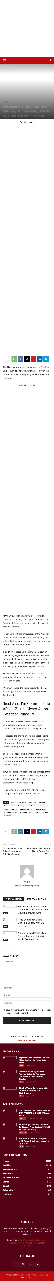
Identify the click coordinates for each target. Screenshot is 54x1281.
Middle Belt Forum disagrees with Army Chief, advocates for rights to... (34, 1140)
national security (26, 809)
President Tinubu (26, 812)
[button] (4, 60)
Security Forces (42, 812)
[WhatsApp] (14, 359)
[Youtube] (38, 1264)
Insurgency (44, 806)
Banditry (21, 806)
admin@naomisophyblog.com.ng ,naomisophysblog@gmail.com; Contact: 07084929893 (28, 1243)
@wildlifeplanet (27, 1040)
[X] (27, 359)
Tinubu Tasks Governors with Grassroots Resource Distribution (33, 1090)
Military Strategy (10, 809)
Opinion (22, 1118)
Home (3, 67)
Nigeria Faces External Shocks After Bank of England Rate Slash (34, 1060)
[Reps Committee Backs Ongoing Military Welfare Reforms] (10, 923)
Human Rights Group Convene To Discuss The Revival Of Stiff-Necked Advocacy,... (35, 1127)
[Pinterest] (33, 359)
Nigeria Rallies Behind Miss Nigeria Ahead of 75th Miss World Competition (32, 936)
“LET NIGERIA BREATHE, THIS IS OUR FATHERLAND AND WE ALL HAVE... (34, 1113)
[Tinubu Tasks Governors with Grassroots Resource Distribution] (10, 1091)
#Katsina (32, 802)
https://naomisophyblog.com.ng (27, 886)
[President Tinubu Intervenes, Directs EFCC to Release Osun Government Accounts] (10, 909)
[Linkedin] (40, 359)
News (11, 67)
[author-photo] (27, 878)
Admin (27, 881)
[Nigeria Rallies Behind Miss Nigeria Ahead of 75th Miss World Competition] (10, 936)
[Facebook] (20, 359)
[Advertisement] (27, 28)
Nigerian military (10, 812)
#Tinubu (42, 802)
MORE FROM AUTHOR (36, 899)
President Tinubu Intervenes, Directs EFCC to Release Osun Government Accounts (33, 909)
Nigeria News (41, 809)
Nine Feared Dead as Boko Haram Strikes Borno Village (39, 851)
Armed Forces (9, 806)
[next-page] (9, 946)
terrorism (7, 816)
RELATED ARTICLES (13, 899)
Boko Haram (32, 806)
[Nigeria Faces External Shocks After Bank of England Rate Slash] (10, 1061)
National (23, 1132)
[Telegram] (46, 359)
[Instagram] (23, 1264)
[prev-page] (4, 946)
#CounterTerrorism (18, 802)
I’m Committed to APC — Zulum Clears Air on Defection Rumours (26, 709)
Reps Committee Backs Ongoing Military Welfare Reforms (31, 922)
